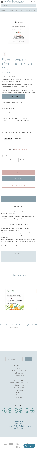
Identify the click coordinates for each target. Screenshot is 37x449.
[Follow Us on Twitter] (10, 410)
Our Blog (18, 395)
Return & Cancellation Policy (18, 383)
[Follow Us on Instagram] (21, 410)
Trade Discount (18, 373)
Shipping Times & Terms (18, 370)
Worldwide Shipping (18, 375)
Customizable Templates (23, 10)
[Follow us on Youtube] (32, 410)
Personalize (14, 97)
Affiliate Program (18, 385)
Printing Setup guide (21, 146)
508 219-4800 (18, 429)
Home (3, 10)
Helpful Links (18, 366)
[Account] (32, 2)
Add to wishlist (18, 185)
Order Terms (18, 380)
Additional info (18, 259)
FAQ (18, 368)
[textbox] (18, 112)
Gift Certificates (18, 390)
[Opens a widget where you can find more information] (29, 446)
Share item (25, 160)
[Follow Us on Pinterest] (16, 410)
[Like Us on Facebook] (4, 410)
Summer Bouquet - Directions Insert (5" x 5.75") (14, 325)
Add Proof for (19, 178)
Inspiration (18, 397)
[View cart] (35, 2)
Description (18, 199)
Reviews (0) (19, 253)
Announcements (18, 378)
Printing (9, 10)
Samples (18, 392)
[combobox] (18, 112)
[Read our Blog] (27, 410)
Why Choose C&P (18, 387)
